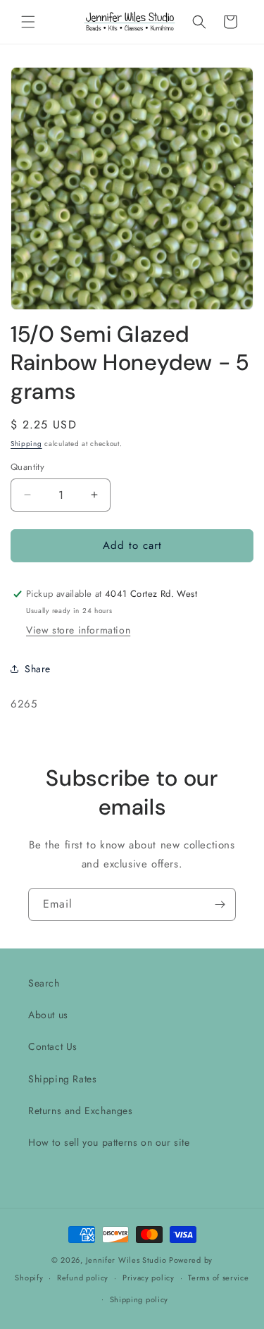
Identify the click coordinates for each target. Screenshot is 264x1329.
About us (48, 1015)
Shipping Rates (62, 1079)
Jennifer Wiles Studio (126, 1260)
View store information (78, 630)
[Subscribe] (219, 904)
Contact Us (52, 1046)
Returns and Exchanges (80, 1111)
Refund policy (82, 1277)
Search (44, 983)
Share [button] (38, 669)
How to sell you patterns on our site (109, 1142)
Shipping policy (139, 1299)
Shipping (26, 443)
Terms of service (218, 1277)
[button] (28, 21)
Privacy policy (148, 1277)
